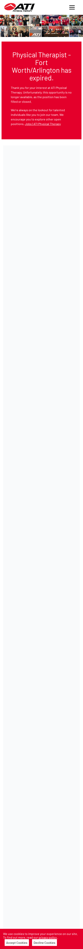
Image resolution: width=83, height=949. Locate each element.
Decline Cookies (44, 942)
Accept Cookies (16, 942)
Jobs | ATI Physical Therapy (43, 124)
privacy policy (48, 937)
